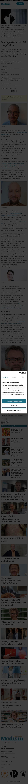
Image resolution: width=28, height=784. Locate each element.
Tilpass (13, 405)
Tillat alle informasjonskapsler (14, 401)
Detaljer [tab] (14, 377)
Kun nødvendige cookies (14, 410)
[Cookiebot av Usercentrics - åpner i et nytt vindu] (19, 373)
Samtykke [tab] (5, 377)
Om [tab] (23, 377)
